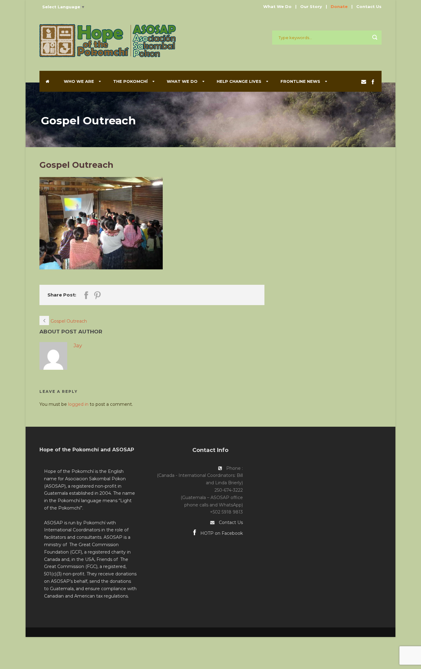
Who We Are (79, 81)
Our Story (311, 6)
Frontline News (300, 81)
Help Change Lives (239, 81)
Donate (339, 6)
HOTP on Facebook (221, 533)
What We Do (277, 6)
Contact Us (369, 6)
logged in (78, 404)
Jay (77, 345)
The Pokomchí (130, 81)
